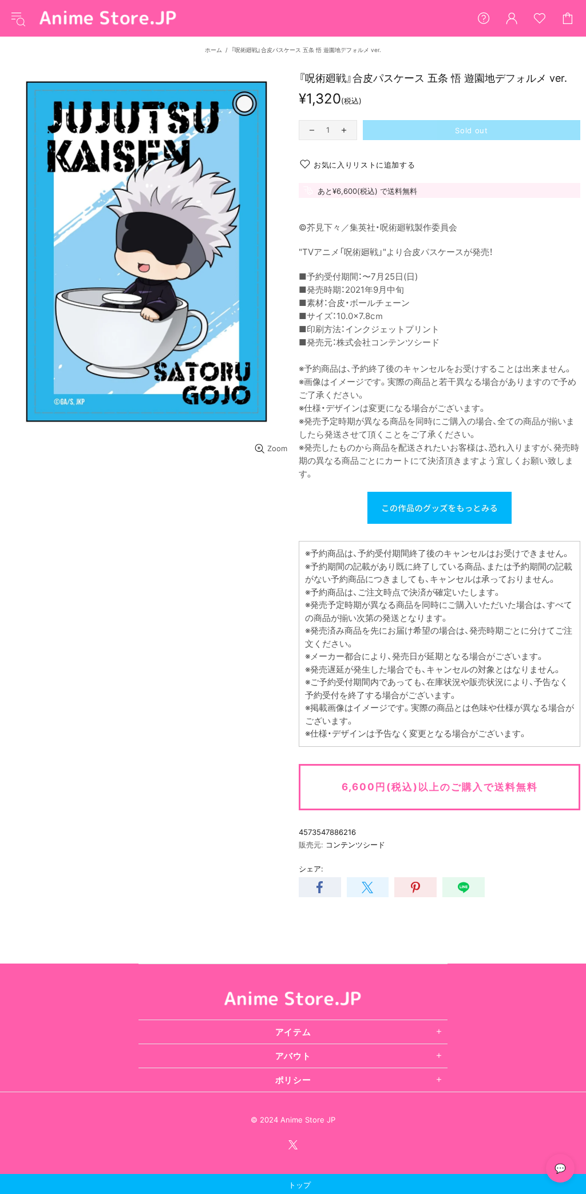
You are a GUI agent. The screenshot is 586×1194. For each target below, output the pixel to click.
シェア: (311, 868)
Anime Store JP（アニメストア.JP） (108, 18)
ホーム (213, 49)
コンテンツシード (355, 844)
